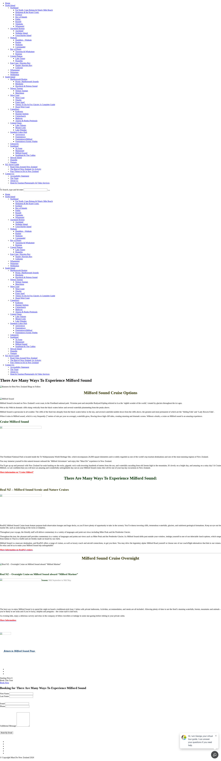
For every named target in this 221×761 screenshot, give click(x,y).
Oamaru (13, 162)
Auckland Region (17, 28)
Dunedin (13, 160)
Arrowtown (20, 134)
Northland (14, 8)
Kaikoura (19, 111)
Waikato (13, 38)
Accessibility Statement (19, 176)
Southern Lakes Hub (18, 132)
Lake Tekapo (20, 125)
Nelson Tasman (16, 88)
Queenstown (20, 137)
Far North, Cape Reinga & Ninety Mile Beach (34, 10)
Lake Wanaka (20, 130)
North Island (10, 5)
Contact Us (9, 174)
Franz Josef (20, 102)
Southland (14, 146)
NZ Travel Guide (12, 164)
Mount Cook (20, 128)
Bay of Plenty (15, 49)
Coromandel (20, 47)
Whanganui (15, 70)
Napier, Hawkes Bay (23, 65)
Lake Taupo (20, 58)
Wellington (14, 75)
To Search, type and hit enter (11, 190)
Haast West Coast (22, 107)
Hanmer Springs (22, 114)
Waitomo (19, 45)
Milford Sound (21, 153)
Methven (19, 118)
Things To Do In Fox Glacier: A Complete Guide (35, 104)
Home (7, 3)
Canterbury (14, 109)
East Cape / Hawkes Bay (20, 63)
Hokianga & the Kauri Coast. (27, 12)
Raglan (18, 42)
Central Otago (16, 123)
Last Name (4, 696)
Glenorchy (14, 144)
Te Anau (18, 148)
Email (2, 703)
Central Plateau (16, 56)
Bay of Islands (21, 17)
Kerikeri (18, 15)
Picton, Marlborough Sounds (27, 81)
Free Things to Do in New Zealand (24, 171)
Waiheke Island (21, 33)
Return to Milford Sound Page (19, 651)
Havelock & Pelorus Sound (26, 86)
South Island (10, 77)
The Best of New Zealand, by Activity (25, 169)
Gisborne (19, 68)
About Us (14, 181)
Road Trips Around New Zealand (23, 167)
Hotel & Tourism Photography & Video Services (29, 183)
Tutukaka (19, 24)
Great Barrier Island (23, 35)
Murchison (19, 93)
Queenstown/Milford (23, 139)
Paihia (17, 19)
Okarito (18, 100)
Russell (18, 21)
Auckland (19, 31)
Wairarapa (14, 72)
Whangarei (19, 26)
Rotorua (18, 54)
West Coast (14, 95)
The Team (14, 178)
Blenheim (19, 84)
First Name (4, 693)
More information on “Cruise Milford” (17, 472)
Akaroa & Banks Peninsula (26, 121)
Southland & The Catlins (25, 155)
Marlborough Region (18, 79)
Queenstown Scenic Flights (26, 141)
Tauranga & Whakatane (25, 51)
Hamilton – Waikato (23, 40)
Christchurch (20, 116)
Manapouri (19, 151)
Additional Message (8, 726)
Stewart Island (16, 157)
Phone (2, 706)
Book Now (4, 683)
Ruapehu (19, 61)
